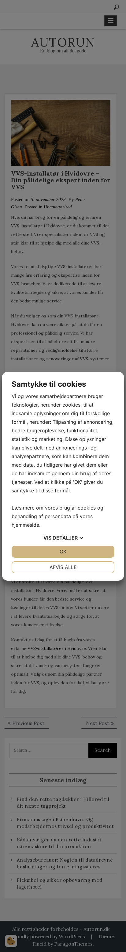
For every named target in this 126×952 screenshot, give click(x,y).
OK (63, 551)
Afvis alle (63, 567)
